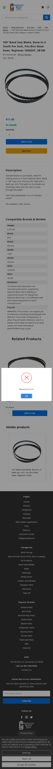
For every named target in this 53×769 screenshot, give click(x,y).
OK (26, 396)
